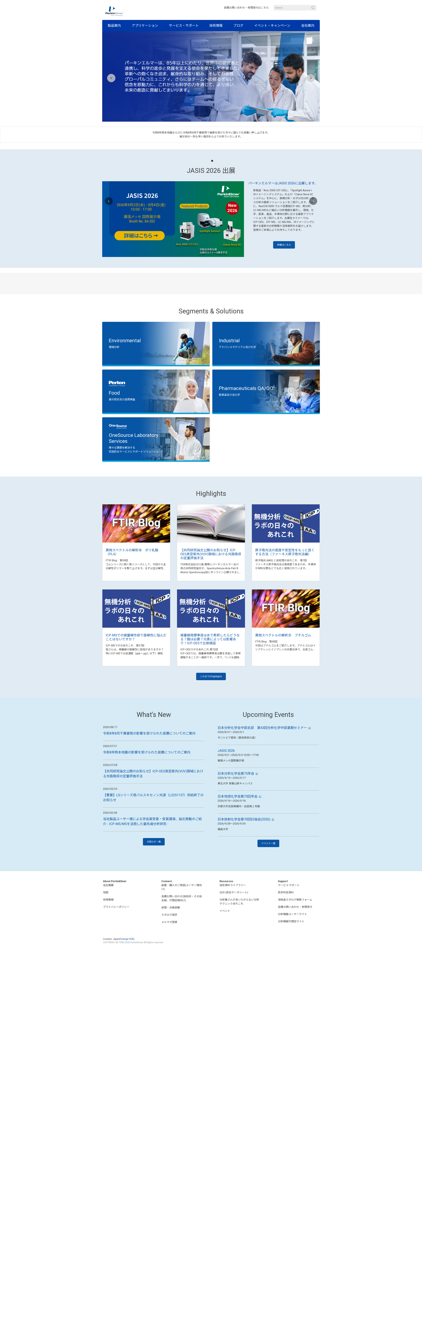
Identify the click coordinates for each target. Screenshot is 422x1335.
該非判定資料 (286, 954)
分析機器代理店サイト (291, 983)
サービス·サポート (289, 947)
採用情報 (108, 961)
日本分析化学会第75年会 (236, 835)
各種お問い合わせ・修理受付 (295, 968)
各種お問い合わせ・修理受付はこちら (246, 7)
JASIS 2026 (226, 812)
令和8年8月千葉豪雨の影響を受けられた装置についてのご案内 (149, 795)
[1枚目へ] (212, 161)
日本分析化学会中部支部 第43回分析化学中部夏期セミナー (262, 790)
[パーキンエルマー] (114, 11)
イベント (225, 972)
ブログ (238, 25)
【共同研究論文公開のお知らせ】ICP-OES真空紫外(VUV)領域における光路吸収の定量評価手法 (210, 616)
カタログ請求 (169, 976)
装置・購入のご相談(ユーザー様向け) (181, 949)
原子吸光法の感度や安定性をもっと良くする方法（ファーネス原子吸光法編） (285, 614)
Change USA (127, 1001)
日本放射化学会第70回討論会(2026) (244, 881)
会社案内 (307, 25)
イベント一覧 (268, 905)
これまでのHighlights (211, 738)
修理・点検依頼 (170, 969)
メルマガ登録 (169, 984)
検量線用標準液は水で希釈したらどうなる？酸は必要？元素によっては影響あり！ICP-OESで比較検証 (210, 701)
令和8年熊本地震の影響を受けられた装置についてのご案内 (146, 814)
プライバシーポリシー (116, 968)
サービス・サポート (184, 25)
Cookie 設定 (306, 1329)
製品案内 (114, 25)
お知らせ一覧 (154, 903)
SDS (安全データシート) (234, 954)
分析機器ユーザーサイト (292, 976)
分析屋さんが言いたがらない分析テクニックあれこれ (239, 963)
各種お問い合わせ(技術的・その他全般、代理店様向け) (181, 960)
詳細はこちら (284, 244)
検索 (313, 8)
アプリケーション (145, 25)
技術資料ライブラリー (233, 947)
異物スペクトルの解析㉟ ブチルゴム (283, 697)
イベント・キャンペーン (272, 25)
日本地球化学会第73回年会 (237, 858)
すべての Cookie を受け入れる (335, 1329)
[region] (211, 1329)
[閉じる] (416, 1329)
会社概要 (108, 947)
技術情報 (216, 25)
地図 (105, 954)
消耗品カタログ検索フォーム (295, 961)
